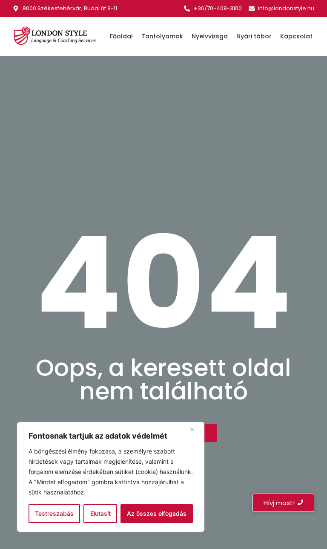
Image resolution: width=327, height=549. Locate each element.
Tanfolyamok (162, 36)
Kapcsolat (296, 36)
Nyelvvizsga (210, 36)
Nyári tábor (254, 36)
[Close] (195, 429)
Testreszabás (54, 513)
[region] (110, 477)
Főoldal (121, 36)
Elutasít (100, 513)
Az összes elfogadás (156, 513)
